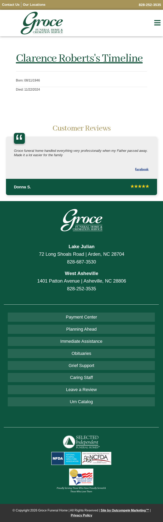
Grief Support (81, 377)
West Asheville (81, 285)
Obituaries (81, 365)
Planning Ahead (81, 341)
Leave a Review (81, 401)
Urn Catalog (81, 414)
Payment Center (81, 329)
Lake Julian (82, 258)
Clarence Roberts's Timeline (79, 59)
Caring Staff (81, 389)
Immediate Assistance (81, 353)
